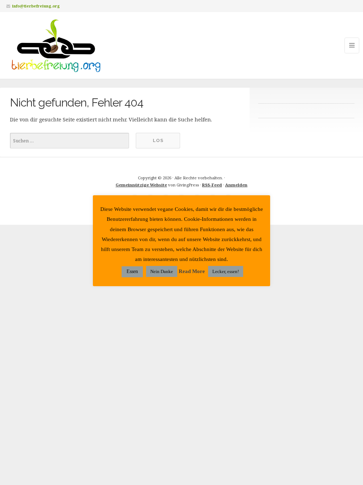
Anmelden (236, 184)
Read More (192, 271)
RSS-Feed (212, 184)
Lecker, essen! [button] (225, 271)
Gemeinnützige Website (141, 184)
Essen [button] (132, 271)
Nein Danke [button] (161, 271)
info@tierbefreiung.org (36, 6)
